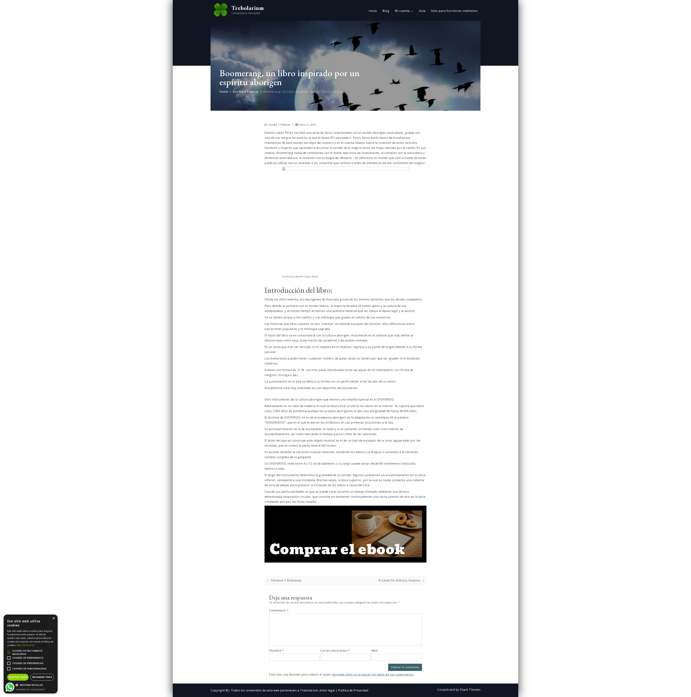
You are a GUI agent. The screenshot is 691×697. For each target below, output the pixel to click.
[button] (30, 685)
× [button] (53, 618)
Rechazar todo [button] (42, 677)
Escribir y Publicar (279, 124)
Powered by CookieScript (30, 689)
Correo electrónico (335, 651)
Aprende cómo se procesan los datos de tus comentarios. (373, 674)
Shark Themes (470, 690)
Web (374, 651)
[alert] (31, 654)
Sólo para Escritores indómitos (454, 11)
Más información (26, 645)
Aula (422, 11)
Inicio (373, 11)
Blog (385, 11)
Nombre (276, 651)
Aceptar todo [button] (18, 677)
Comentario (278, 610)
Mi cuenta (402, 11)
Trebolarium (247, 8)
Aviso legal (327, 690)
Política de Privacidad (353, 690)
